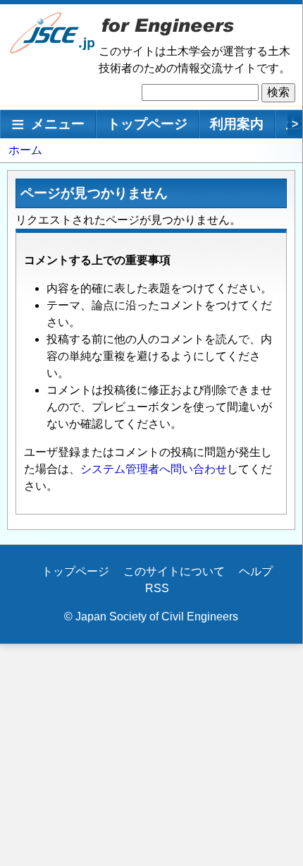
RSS (157, 588)
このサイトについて (174, 571)
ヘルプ (256, 571)
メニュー (58, 123)
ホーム (25, 150)
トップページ (147, 123)
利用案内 (237, 123)
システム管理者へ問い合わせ (153, 469)
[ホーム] (53, 50)
